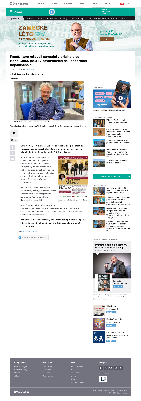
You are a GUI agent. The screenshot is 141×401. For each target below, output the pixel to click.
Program (54, 4)
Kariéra (73, 376)
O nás (88, 18)
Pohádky (98, 97)
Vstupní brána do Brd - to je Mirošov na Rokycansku (118, 141)
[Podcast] (12, 140)
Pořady (41, 18)
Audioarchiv (105, 12)
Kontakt (114, 18)
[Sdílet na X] (12, 153)
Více (124, 18)
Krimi (108, 93)
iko (36, 231)
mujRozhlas (68, 4)
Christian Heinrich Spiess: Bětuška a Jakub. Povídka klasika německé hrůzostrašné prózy (118, 132)
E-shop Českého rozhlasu (106, 239)
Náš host (30, 70)
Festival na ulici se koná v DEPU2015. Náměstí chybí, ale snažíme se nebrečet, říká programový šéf (118, 226)
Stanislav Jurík (28, 231)
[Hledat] (128, 3)
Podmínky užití (115, 390)
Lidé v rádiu (74, 373)
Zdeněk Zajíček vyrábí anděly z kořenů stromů (116, 121)
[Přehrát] (14, 133)
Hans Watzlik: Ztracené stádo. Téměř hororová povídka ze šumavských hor (117, 153)
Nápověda (74, 370)
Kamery (104, 14)
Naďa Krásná (33, 122)
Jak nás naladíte (101, 18)
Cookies (93, 390)
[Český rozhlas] (19, 3)
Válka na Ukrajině (20, 367)
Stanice (81, 4)
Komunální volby (20, 370)
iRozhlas (41, 4)
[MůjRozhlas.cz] (14, 79)
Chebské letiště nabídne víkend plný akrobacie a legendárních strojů (117, 190)
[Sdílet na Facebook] (12, 147)
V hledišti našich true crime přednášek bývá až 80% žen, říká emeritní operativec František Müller (118, 200)
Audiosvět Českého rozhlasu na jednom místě (109, 110)
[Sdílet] (16, 140)
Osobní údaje (103, 390)
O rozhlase (94, 4)
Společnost (15, 18)
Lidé (72, 18)
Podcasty (46, 373)
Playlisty (63, 18)
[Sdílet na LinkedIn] (12, 158)
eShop (16, 376)
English (124, 390)
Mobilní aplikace (48, 376)
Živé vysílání (99, 101)
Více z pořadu (100, 185)
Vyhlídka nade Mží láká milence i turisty (116, 161)
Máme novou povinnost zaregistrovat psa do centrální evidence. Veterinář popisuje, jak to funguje (117, 213)
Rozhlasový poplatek (78, 382)
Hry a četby (99, 93)
